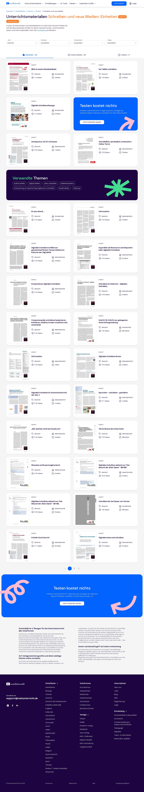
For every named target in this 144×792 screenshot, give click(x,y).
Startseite (9, 11)
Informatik (49, 722)
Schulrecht (118, 719)
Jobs (116, 691)
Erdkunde (49, 712)
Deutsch (31, 11)
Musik (47, 737)
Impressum (49, 783)
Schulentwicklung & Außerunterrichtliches (122, 723)
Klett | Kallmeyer (86, 736)
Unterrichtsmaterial (33, 3)
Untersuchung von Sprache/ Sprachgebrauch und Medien (34, 188)
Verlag (109, 40)
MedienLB (83, 729)
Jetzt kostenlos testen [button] (92, 122)
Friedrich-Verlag (86, 726)
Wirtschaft (49, 772)
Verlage (83, 715)
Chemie (48, 694)
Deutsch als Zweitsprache (55, 701)
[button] (63, 3)
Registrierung (119, 701)
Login (116, 705)
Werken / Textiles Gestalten (56, 768)
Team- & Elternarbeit (122, 735)
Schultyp (44, 40)
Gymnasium (85, 701)
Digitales (117, 731)
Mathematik (50, 733)
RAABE (82, 722)
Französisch (50, 715)
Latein (47, 730)
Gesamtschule (86, 698)
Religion (48, 751)
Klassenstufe (78, 40)
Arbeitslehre (50, 687)
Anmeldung (42, 30)
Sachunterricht (51, 754)
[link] (13, 3)
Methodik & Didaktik (122, 739)
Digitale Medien (34, 183)
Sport (47, 761)
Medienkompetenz (67, 183)
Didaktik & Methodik (53, 705)
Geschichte (50, 719)
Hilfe (116, 698)
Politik (47, 747)
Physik (47, 744)
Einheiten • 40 (31, 55)
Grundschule (85, 687)
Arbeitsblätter (20, 11)
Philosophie (50, 740)
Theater (48, 765)
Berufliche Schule (87, 708)
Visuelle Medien (64, 188)
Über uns (117, 687)
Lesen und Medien (50, 183)
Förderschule (85, 705)
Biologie (48, 691)
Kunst (47, 726)
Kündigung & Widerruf (122, 783)
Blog (116, 694)
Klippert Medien (86, 740)
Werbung (76, 188)
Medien (38, 11)
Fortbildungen (50, 3)
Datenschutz (73, 783)
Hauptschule (85, 691)
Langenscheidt (86, 747)
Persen (82, 719)
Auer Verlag (84, 733)
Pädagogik (118, 728)
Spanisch (49, 758)
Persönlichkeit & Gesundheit (125, 715)
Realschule (84, 694)
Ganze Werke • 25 (78, 55)
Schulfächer (50, 683)
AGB (93, 783)
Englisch (48, 708)
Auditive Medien (19, 183)
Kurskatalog (119, 711)
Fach (9, 40)
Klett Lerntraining (86, 743)
